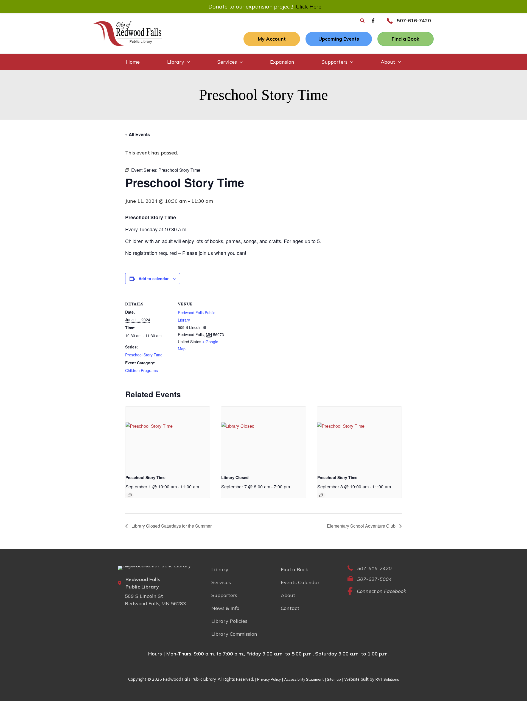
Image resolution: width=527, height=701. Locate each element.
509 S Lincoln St (144, 596)
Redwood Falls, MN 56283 (155, 603)
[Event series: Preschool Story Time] (129, 495)
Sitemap (334, 679)
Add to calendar (154, 278)
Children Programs (141, 370)
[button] (362, 20)
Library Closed (235, 477)
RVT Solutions (387, 679)
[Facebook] (373, 20)
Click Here (308, 6)
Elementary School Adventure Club (362, 526)
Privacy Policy (269, 679)
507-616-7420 (414, 20)
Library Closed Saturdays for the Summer (171, 526)
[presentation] (167, 438)
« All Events (137, 134)
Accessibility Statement (304, 679)
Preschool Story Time (143, 354)
